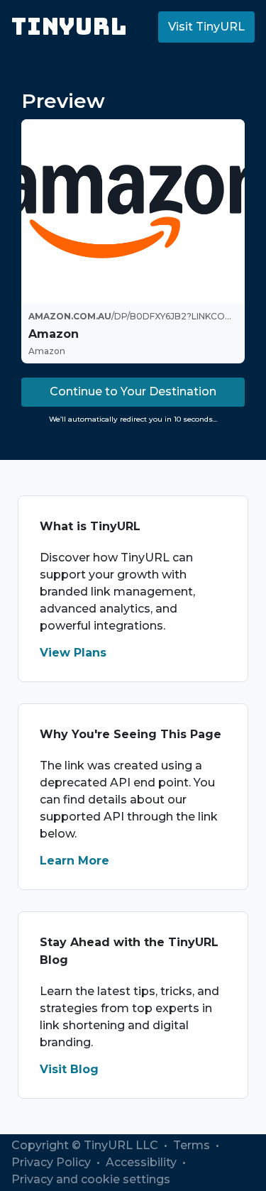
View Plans (73, 652)
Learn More (74, 860)
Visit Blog (69, 1069)
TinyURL (69, 26)
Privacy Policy (52, 1162)
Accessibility (142, 1162)
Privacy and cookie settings (90, 1179)
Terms (193, 1145)
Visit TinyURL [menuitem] (206, 26)
